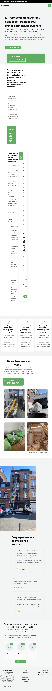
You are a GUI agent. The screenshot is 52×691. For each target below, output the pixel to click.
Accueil (26, 670)
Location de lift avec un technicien (15, 419)
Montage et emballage (26, 675)
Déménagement (26, 672)
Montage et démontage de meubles (14, 452)
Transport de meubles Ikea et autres (37, 419)
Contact (26, 681)
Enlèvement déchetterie (26, 679)
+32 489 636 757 (11, 383)
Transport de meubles (26, 677)
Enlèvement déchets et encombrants (37, 452)
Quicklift (5, 5)
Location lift (26, 673)
